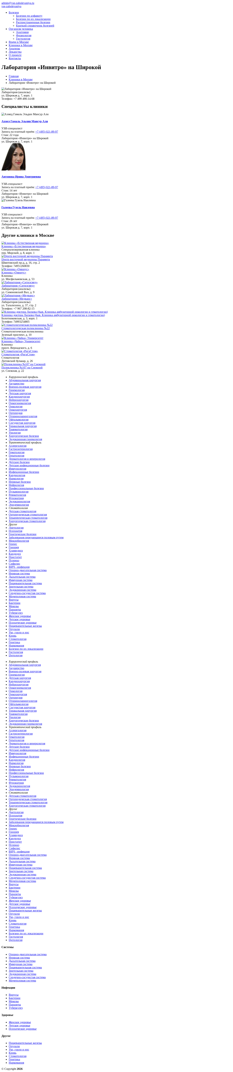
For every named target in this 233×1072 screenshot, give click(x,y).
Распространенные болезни (33, 22)
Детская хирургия (20, 393)
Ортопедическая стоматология (28, 514)
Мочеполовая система (22, 596)
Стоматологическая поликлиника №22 (25, 328)
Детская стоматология (22, 511)
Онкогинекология (20, 403)
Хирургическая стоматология (27, 521)
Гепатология (16, 455)
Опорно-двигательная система (28, 570)
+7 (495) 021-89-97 (46, 131)
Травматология (18, 429)
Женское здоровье (20, 616)
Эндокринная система (22, 589)
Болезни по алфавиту (29, 15)
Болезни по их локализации (33, 19)
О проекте (15, 55)
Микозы (14, 606)
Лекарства (15, 51)
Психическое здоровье (23, 622)
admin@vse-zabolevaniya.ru (17, 3)
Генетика (14, 642)
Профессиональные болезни (26, 488)
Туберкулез (16, 612)
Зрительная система (21, 586)
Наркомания (16, 645)
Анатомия (22, 32)
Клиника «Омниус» (13, 272)
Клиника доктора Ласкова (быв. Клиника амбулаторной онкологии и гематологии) (53, 315)
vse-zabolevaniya (11, 6)
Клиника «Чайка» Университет (20, 341)
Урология (15, 432)
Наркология (16, 478)
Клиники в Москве (21, 45)
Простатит (15, 557)
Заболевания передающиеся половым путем (36, 537)
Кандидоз (15, 553)
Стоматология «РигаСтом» (18, 354)
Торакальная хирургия (23, 426)
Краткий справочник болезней (35, 25)
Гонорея (14, 547)
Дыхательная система (22, 576)
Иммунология (17, 468)
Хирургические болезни (24, 435)
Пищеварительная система (25, 583)
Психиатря (15, 530)
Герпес (13, 544)
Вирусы (14, 599)
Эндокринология (19, 501)
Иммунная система (20, 580)
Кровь (12, 635)
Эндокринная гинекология (25, 439)
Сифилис (14, 563)
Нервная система (19, 573)
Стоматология (17, 639)
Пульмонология (18, 491)
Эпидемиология (19, 504)
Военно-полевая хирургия (25, 386)
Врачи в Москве (19, 41)
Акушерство (16, 383)
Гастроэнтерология (21, 449)
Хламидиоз (16, 550)
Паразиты (15, 609)
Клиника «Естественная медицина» (23, 246)
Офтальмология (18, 419)
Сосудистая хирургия (22, 422)
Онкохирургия (18, 409)
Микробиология (19, 540)
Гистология (23, 38)
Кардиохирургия (19, 396)
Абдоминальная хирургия (25, 380)
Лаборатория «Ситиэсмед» (18, 285)
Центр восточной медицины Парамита (25, 259)
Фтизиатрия (16, 498)
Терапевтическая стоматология (28, 517)
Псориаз (14, 560)
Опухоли (14, 629)
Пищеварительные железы (25, 625)
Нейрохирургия (18, 399)
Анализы (14, 48)
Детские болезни (19, 462)
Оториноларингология (23, 416)
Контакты (15, 58)
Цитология (15, 655)
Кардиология (17, 475)
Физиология (23, 35)
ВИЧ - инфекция (19, 566)
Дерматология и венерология (27, 458)
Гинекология (17, 390)
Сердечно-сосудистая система (27, 593)
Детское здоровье (19, 619)
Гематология (16, 452)
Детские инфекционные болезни (29, 465)
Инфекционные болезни (24, 471)
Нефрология (16, 485)
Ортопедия (15, 413)
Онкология (15, 406)
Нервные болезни (20, 481)
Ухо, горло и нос (19, 632)
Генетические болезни (22, 534)
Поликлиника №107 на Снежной (22, 367)
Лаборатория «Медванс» (16, 298)
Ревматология (17, 494)
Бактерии (14, 603)
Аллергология (17, 445)
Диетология (16, 527)
